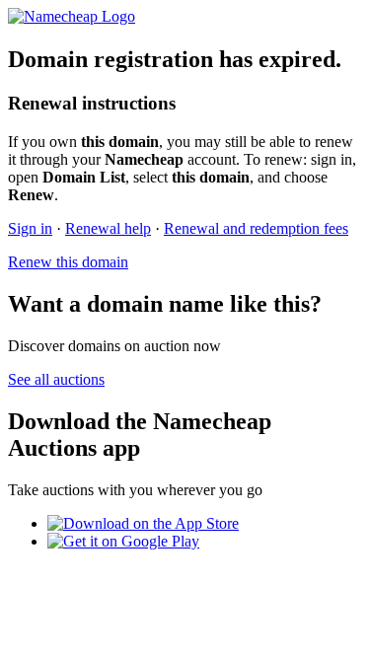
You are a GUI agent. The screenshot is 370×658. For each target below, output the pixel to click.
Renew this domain (68, 262)
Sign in (30, 228)
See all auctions (56, 379)
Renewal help (108, 228)
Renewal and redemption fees (256, 228)
